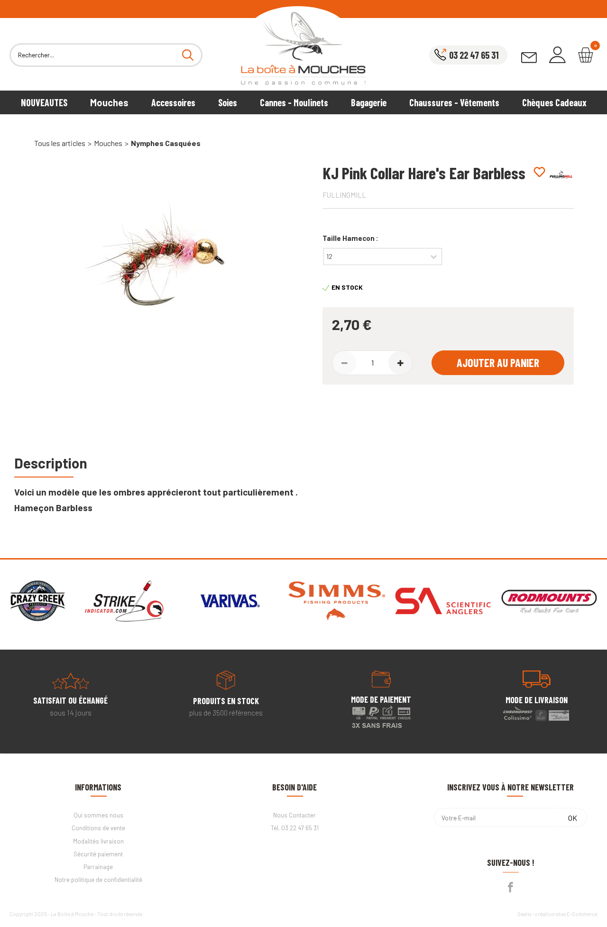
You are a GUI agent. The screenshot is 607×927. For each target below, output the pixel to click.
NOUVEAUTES (44, 102)
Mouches (109, 102)
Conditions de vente (98, 828)
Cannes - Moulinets (294, 102)
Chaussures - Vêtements (454, 102)
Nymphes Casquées (166, 142)
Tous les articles (59, 142)
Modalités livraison (98, 841)
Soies (227, 102)
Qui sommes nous (98, 815)
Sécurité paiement (98, 854)
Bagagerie (368, 102)
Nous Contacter (294, 815)
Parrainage (98, 867)
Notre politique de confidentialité (98, 879)
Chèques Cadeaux (554, 102)
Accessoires (173, 102)
